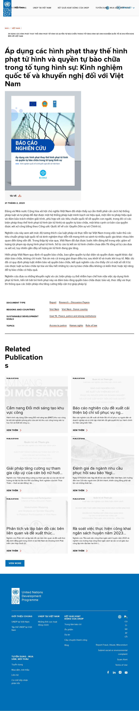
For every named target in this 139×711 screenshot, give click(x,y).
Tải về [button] (13, 195)
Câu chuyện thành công (75, 640)
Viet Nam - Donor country (75, 309)
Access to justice (58, 325)
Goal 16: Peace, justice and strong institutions (73, 316)
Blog (66, 645)
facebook (108, 672)
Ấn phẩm (68, 629)
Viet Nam (54, 309)
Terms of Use (121, 664)
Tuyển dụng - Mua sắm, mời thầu (113, 7)
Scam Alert (122, 659)
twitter (102, 672)
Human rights (76, 325)
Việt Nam (16, 28)
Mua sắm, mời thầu (20, 669)
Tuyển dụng (17, 664)
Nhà (7, 28)
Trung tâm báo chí (72, 624)
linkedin (114, 672)
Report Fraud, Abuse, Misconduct (111, 644)
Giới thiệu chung (17, 7)
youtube (126, 672)
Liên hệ (15, 675)
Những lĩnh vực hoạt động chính (47, 623)
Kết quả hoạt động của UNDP (73, 7)
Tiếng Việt (126, 8)
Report (53, 302)
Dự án (67, 634)
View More (15, 563)
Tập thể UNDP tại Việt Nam (22, 629)
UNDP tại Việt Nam (42, 7)
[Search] (125, 627)
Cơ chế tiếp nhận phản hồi (20, 682)
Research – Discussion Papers (74, 302)
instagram (120, 672)
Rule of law (91, 325)
